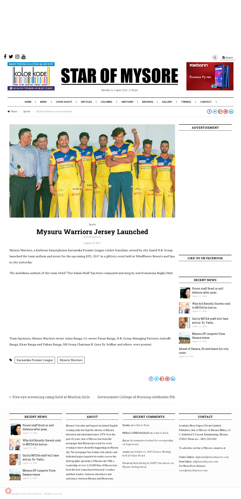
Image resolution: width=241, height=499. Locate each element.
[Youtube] (23, 57)
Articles (86, 101)
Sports (26, 111)
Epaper (229, 57)
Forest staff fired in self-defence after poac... (208, 290)
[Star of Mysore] (111, 81)
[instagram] (17, 57)
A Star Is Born (141, 425)
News (43, 101)
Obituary (127, 101)
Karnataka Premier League (35, 360)
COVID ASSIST (64, 101)
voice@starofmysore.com (193, 470)
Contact (206, 101)
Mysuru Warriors (71, 360)
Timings (186, 101)
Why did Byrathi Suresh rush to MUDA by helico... (211, 305)
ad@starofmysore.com (205, 461)
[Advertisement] (113, 26)
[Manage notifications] (8, 491)
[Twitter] (11, 57)
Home (28, 101)
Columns (106, 101)
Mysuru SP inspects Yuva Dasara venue (208, 335)
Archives (147, 101)
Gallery (167, 101)
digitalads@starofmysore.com (212, 457)
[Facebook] (5, 57)
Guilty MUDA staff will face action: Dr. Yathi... (210, 320)
